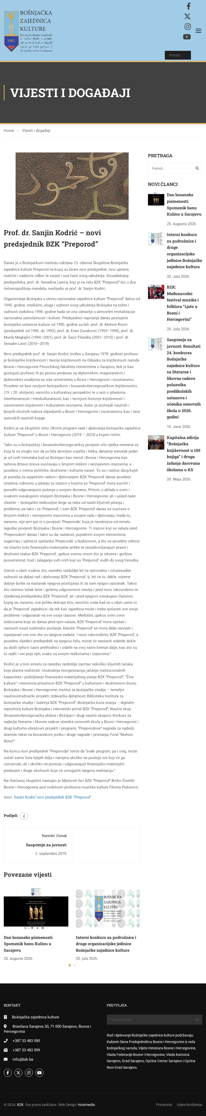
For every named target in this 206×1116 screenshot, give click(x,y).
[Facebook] (24, 816)
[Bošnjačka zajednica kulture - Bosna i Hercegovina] (28, 31)
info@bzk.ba (23, 1059)
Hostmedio (86, 1105)
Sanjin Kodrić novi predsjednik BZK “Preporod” (52, 797)
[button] (69, 965)
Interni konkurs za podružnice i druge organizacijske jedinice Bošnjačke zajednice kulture (106, 944)
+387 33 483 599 (26, 1050)
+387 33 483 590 (26, 1041)
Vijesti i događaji (36, 130)
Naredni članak (54, 835)
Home (9, 130)
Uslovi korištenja (189, 1105)
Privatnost (164, 1105)
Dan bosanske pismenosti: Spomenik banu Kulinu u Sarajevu (28, 944)
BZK (20, 1105)
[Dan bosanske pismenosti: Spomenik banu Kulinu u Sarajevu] (36, 908)
